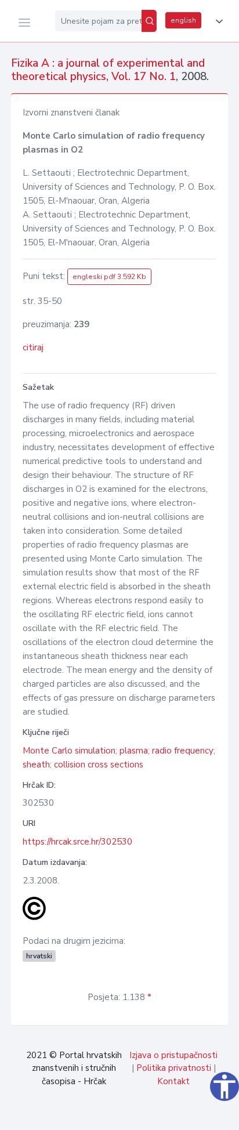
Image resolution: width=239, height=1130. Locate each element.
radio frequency (182, 750)
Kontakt (173, 1081)
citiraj (33, 347)
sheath (36, 764)
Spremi (149, 1115)
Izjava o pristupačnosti (173, 1055)
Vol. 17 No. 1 (143, 76)
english (183, 20)
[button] (217, 21)
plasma (133, 750)
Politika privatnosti (173, 1068)
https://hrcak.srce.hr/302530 (77, 842)
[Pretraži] (149, 21)
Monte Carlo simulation (69, 750)
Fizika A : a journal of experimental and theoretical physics (108, 70)
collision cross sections (98, 764)
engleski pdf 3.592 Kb (109, 276)
